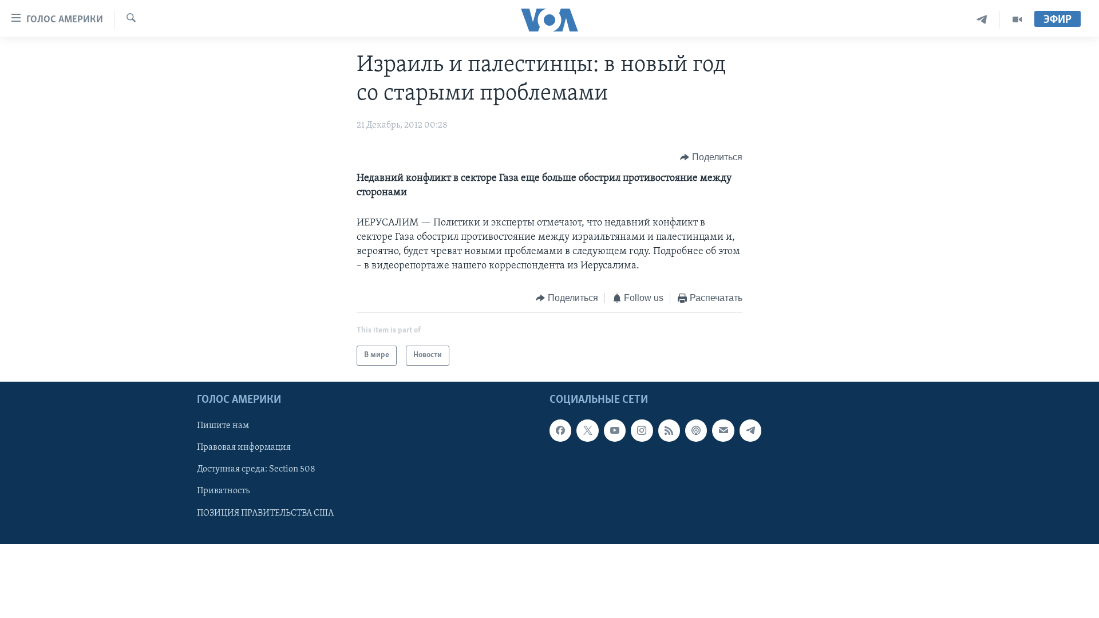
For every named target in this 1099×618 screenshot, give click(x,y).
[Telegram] (982, 20)
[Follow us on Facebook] (560, 430)
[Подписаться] (723, 430)
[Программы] (1017, 20)
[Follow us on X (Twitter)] (587, 430)
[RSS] (669, 430)
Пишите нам (223, 425)
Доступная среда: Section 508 (256, 469)
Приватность (223, 491)
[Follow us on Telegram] (750, 430)
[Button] (711, 157)
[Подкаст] (696, 430)
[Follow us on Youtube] (615, 430)
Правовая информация (244, 447)
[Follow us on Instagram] (642, 430)
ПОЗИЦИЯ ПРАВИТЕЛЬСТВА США (265, 512)
